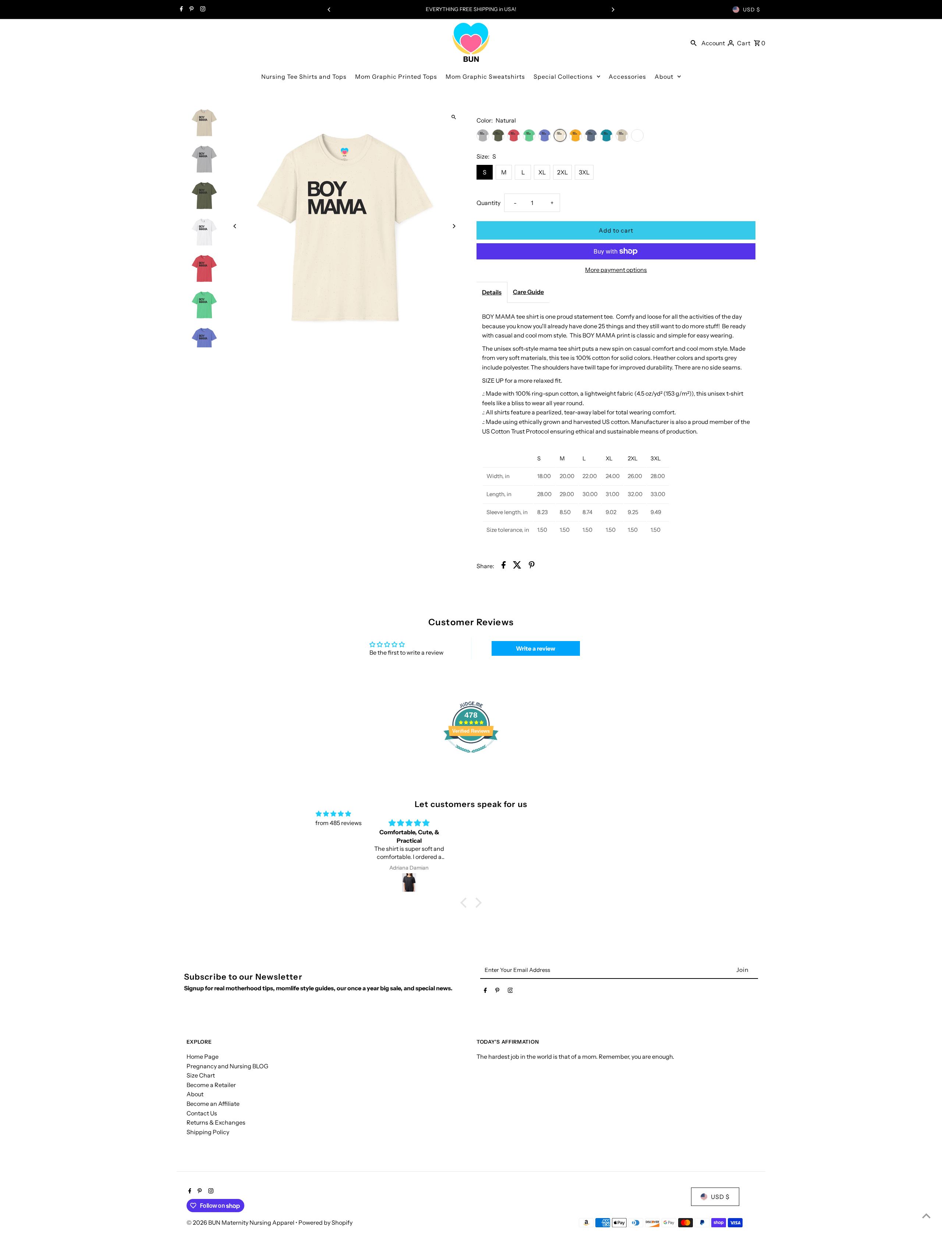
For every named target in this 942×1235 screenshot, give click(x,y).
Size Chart (201, 1075)
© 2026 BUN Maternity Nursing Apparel (241, 1222)
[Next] (612, 9)
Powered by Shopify (325, 1222)
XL (542, 172)
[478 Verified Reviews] (471, 756)
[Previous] (329, 9)
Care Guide (528, 292)
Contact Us (202, 1113)
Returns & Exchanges (216, 1122)
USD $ (751, 9)
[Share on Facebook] (504, 566)
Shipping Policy (208, 1132)
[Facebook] (180, 9)
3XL (584, 172)
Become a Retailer (211, 1085)
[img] (333, 814)
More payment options (616, 269)
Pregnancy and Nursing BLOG (227, 1066)
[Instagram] (201, 9)
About (195, 1094)
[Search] (693, 42)
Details (492, 292)
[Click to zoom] (453, 117)
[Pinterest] (191, 9)
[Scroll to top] (926, 1215)
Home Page (203, 1056)
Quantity (488, 202)
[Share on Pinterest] (532, 566)
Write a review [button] (535, 648)
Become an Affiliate (213, 1103)
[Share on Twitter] (517, 566)
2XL (562, 172)
